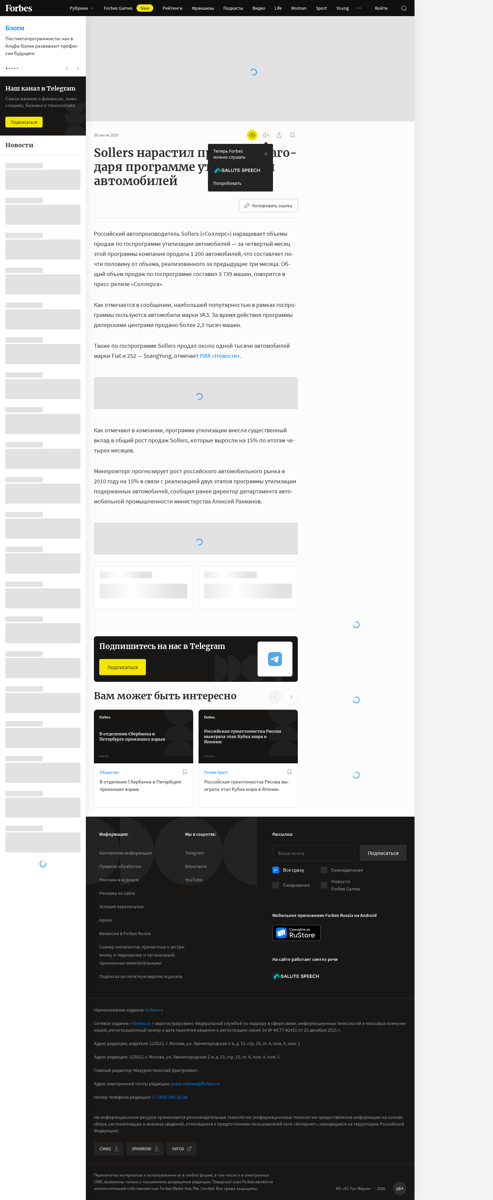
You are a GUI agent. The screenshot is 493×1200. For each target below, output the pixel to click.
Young (342, 8)
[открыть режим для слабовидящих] (252, 135)
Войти (381, 8)
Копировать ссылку (272, 206)
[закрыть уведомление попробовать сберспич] (266, 154)
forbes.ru (154, 1081)
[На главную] (18, 8)
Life (278, 8)
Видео (259, 8)
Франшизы (203, 8)
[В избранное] (184, 843)
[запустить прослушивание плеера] (265, 135)
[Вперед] (308, 658)
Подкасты (233, 8)
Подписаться (122, 738)
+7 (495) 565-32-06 (169, 1168)
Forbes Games (126, 8)
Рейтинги (172, 8)
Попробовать (227, 183)
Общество (109, 843)
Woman (299, 8)
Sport (321, 8)
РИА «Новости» (220, 356)
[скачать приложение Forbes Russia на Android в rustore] (296, 1004)
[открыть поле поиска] (403, 8)
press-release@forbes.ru (195, 1155)
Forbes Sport (215, 843)
